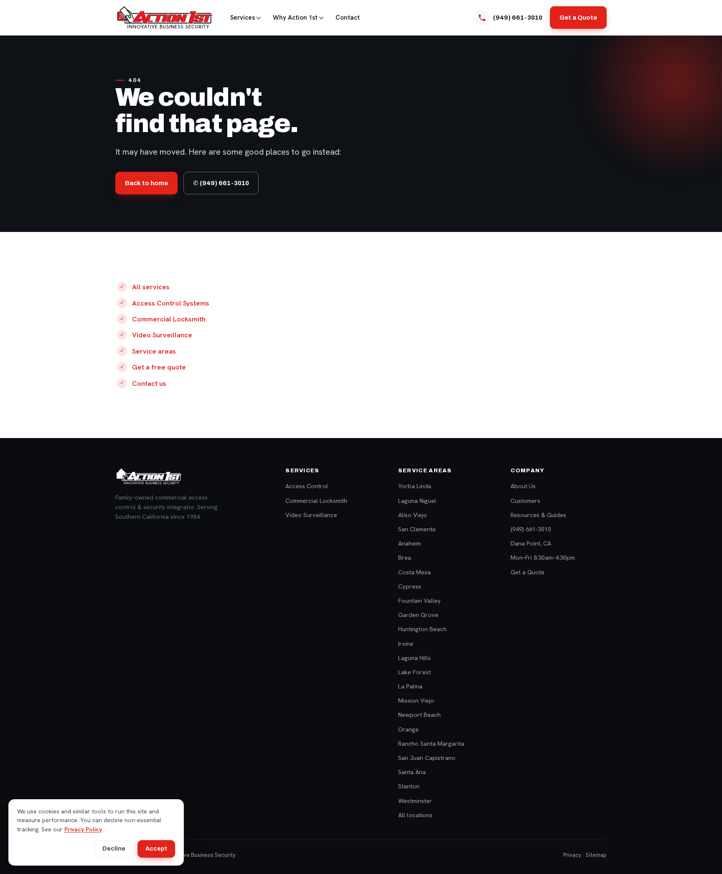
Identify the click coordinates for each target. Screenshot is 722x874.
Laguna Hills (414, 658)
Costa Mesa (414, 572)
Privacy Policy (83, 829)
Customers (525, 501)
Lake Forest (414, 672)
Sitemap (596, 855)
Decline (113, 849)
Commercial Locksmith (169, 319)
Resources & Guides (538, 515)
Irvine (405, 643)
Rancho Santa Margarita (431, 743)
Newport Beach (419, 715)
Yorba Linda (414, 486)
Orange (408, 729)
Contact (348, 17)
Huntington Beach (422, 629)
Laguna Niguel (417, 501)
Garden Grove (418, 615)
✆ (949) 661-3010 (221, 183)
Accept (156, 849)
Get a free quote (159, 367)
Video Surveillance (162, 334)
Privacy (572, 855)
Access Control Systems (170, 303)
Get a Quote (578, 17)
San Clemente (417, 529)
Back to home (146, 183)
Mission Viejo (416, 700)
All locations (415, 815)
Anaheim (409, 543)
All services (151, 286)
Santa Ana (412, 772)
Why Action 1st (295, 17)
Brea (404, 557)
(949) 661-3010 (531, 529)
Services (242, 17)
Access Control (306, 486)
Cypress (409, 586)
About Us (523, 486)
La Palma (410, 686)
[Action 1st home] (164, 17)
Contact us (149, 383)
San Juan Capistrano (426, 758)
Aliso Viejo (412, 515)
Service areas (154, 351)
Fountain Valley (419, 600)
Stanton (408, 786)
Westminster (415, 801)
